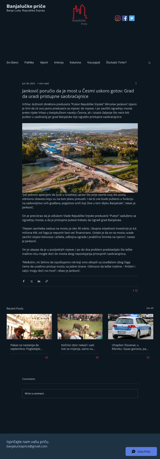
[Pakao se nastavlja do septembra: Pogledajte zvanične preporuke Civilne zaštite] (29, 326)
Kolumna (75, 62)
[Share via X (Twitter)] (31, 281)
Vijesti (44, 62)
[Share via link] (46, 281)
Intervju (59, 62)
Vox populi (93, 62)
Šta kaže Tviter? (116, 62)
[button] (149, 62)
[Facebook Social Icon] (125, 18)
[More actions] (136, 83)
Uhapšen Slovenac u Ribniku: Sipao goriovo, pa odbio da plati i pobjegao (129, 347)
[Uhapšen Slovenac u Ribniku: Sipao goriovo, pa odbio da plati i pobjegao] (130, 326)
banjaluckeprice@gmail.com (27, 446)
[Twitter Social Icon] (132, 18)
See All (149, 308)
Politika (29, 62)
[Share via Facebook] (23, 281)
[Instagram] (117, 18)
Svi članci (12, 62)
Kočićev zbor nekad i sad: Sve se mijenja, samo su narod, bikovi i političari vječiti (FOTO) (77, 347)
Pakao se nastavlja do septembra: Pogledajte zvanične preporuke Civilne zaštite (28, 347)
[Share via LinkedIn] (39, 281)
